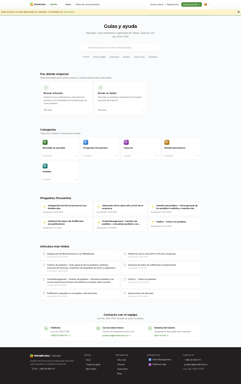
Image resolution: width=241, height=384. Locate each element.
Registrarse (173, 4)
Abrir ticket (91, 369)
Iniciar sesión (157, 4)
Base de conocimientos (88, 4)
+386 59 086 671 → (60, 335)
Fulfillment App (159, 364)
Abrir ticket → (161, 335)
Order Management (161, 359)
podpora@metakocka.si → (116, 335)
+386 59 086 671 (192, 359)
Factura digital (99, 57)
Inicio (68, 4)
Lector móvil (139, 57)
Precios (121, 364)
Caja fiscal (114, 57)
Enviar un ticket (190, 4)
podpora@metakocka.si (195, 364)
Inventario (153, 57)
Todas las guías (93, 364)
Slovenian (68, 11)
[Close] (238, 11)
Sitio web (121, 359)
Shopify (126, 57)
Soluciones (122, 369)
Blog (119, 373)
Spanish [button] (206, 4)
